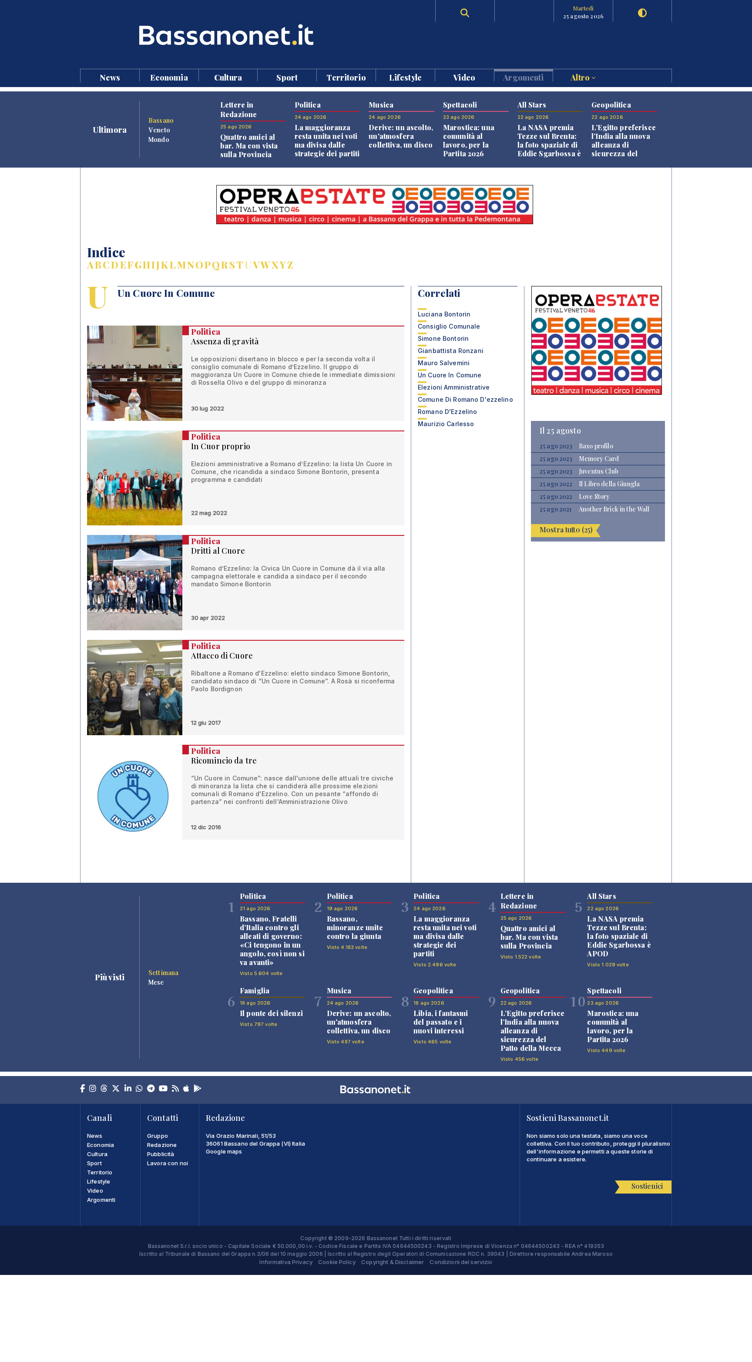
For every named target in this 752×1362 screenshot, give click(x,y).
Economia (169, 76)
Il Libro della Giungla (609, 484)
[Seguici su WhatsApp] (139, 1089)
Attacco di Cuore (222, 655)
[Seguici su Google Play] (197, 1089)
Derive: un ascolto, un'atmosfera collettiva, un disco (401, 136)
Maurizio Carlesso (446, 423)
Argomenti (523, 76)
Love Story (594, 497)
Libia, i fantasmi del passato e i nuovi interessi (440, 1022)
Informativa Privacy (285, 1261)
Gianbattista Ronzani (450, 350)
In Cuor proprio (220, 446)
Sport (287, 76)
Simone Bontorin (443, 338)
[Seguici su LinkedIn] (127, 1089)
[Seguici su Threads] (104, 1089)
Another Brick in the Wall (614, 509)
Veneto (159, 129)
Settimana (163, 972)
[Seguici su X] (116, 1089)
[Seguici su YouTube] (163, 1089)
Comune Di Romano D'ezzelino (465, 399)
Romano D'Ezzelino (447, 411)
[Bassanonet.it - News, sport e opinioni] (228, 34)
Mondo (158, 139)
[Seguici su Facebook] (82, 1089)
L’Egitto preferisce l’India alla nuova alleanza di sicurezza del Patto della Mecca (623, 145)
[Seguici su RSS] (175, 1089)
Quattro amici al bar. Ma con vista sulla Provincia (249, 145)
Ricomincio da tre (224, 760)
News (110, 76)
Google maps (224, 1151)
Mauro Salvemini (444, 363)
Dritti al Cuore (218, 550)
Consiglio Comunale (449, 326)
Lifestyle (405, 76)
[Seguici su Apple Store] (186, 1089)
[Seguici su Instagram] (92, 1089)
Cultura (228, 76)
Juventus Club (598, 471)
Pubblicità (160, 1153)
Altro (581, 76)
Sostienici (647, 1185)
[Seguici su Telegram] (150, 1089)
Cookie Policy (337, 1261)
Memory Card (599, 459)
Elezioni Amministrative (454, 387)
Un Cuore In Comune (450, 375)
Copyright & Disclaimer (392, 1261)
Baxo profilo (596, 446)
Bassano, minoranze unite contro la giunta (355, 927)
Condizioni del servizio (461, 1261)
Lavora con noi (167, 1163)
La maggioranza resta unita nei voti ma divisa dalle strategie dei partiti (327, 140)
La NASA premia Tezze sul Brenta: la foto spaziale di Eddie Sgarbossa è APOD (549, 145)
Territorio (346, 76)
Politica (205, 331)
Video (464, 76)
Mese (156, 982)
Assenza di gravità (225, 341)
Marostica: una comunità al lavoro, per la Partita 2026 (468, 140)
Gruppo (157, 1135)
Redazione (162, 1144)
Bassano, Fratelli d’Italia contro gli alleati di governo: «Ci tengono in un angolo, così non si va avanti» (272, 940)
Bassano (161, 120)
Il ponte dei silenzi (271, 1013)
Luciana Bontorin (444, 314)
